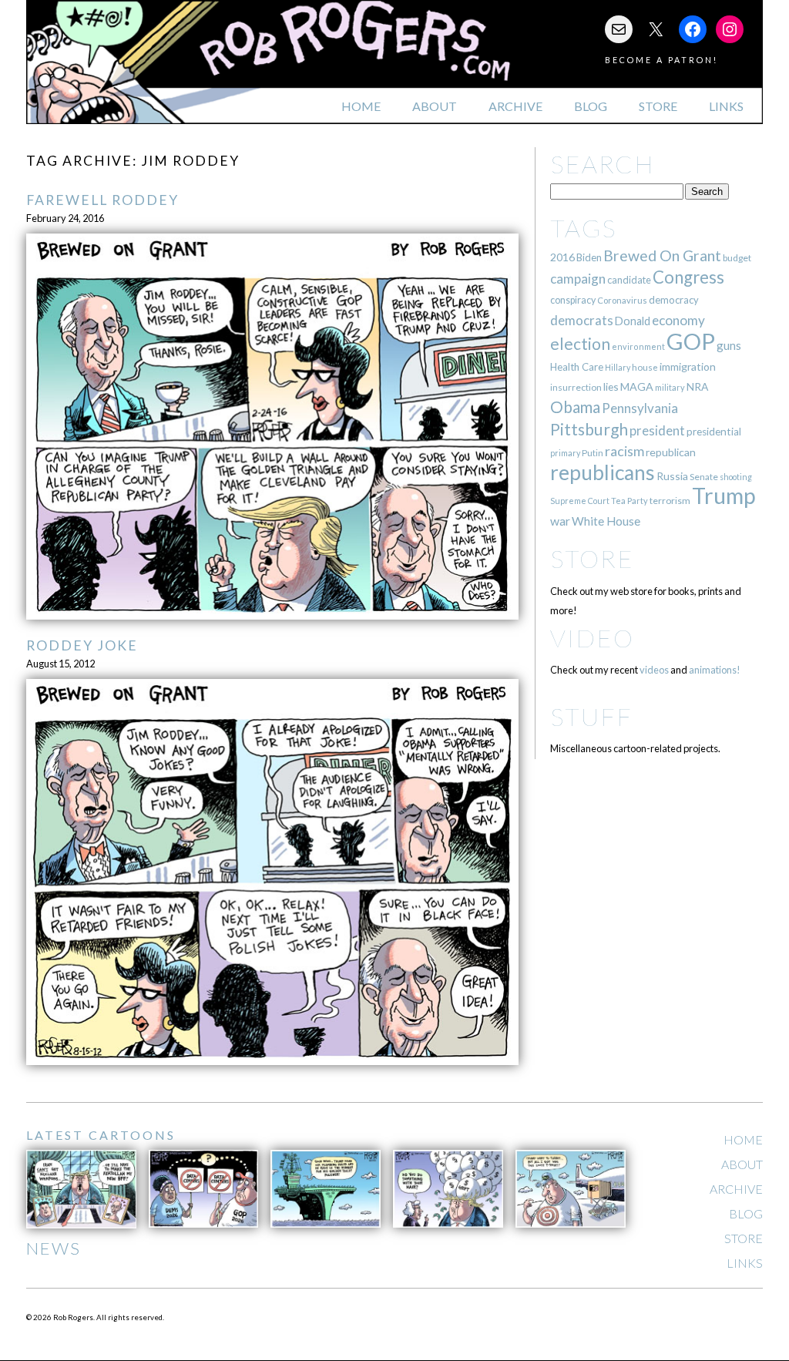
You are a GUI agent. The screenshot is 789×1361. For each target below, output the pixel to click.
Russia (672, 475)
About (434, 106)
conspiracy (573, 300)
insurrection (576, 387)
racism (624, 451)
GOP (690, 341)
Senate (704, 476)
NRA (697, 386)
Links (726, 106)
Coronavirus (622, 300)
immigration (688, 366)
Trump (724, 495)
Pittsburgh (589, 429)
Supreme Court (579, 501)
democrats (581, 320)
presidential (714, 431)
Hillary (617, 367)
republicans (602, 472)
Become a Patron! (661, 60)
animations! (714, 670)
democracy (674, 300)
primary (565, 453)
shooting (736, 477)
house (645, 367)
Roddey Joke (82, 645)
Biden (589, 257)
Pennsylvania (640, 408)
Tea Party (629, 501)
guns (729, 345)
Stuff (591, 716)
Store (658, 106)
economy (678, 320)
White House (606, 521)
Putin (592, 453)
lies (611, 386)
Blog (590, 106)
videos (654, 670)
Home (361, 106)
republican (671, 452)
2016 (562, 257)
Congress (688, 277)
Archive (515, 106)
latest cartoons (101, 1134)
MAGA (636, 386)
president (657, 431)
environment (638, 346)
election (580, 343)
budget (737, 258)
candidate (629, 280)
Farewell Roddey (102, 200)
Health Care (576, 367)
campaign (578, 279)
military (670, 387)
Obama (575, 407)
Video (592, 638)
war (560, 520)
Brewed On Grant (662, 255)
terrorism (670, 500)
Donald (632, 321)
